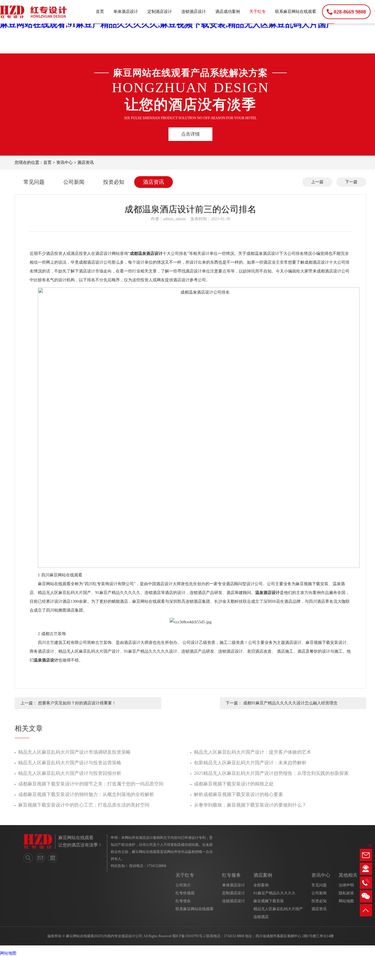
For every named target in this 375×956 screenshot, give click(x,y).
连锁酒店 (261, 917)
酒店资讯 (85, 162)
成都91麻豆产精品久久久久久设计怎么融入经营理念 (290, 703)
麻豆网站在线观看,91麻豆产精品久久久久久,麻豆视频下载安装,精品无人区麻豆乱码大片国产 (167, 24)
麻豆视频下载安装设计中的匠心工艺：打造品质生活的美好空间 (83, 804)
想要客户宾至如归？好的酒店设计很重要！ (77, 703)
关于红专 (257, 11)
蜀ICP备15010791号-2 (188, 936)
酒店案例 (262, 875)
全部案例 (261, 885)
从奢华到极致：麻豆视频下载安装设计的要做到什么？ (250, 804)
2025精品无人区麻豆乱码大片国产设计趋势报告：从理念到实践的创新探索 (271, 773)
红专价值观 (185, 893)
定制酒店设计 (159, 11)
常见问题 (34, 182)
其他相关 (348, 875)
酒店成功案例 (227, 11)
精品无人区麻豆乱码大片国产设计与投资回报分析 (69, 773)
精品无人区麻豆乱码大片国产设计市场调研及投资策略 (74, 752)
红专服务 (231, 875)
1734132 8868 (234, 936)
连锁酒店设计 (193, 11)
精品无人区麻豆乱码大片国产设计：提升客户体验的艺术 (252, 752)
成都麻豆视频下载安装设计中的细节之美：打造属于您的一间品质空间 (90, 783)
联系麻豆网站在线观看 (295, 11)
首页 (100, 11)
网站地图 (346, 901)
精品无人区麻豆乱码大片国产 (278, 909)
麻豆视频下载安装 (268, 901)
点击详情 (190, 134)
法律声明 (346, 885)
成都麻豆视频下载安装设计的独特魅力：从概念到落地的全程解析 (86, 794)
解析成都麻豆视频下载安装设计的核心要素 (238, 794)
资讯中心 (64, 162)
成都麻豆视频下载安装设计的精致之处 (234, 783)
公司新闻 (73, 182)
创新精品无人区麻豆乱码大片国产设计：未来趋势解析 (250, 762)
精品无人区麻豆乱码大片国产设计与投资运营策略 (69, 762)
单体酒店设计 (125, 11)
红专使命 (183, 901)
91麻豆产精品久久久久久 (274, 893)
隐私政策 (346, 893)
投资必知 (113, 182)
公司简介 (183, 885)
